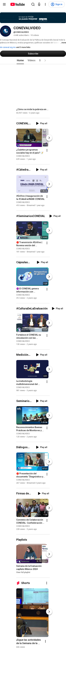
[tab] (20, 60)
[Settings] (45, 4)
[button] (45, 60)
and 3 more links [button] (23, 47)
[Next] (49, 138)
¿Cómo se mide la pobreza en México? (33, 109)
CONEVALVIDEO (23, 156)
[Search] (33, 4)
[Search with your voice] (39, 4)
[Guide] (4, 4)
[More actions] (47, 150)
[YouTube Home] (17, 4)
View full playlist (23, 572)
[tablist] (33, 60)
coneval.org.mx (9, 47)
